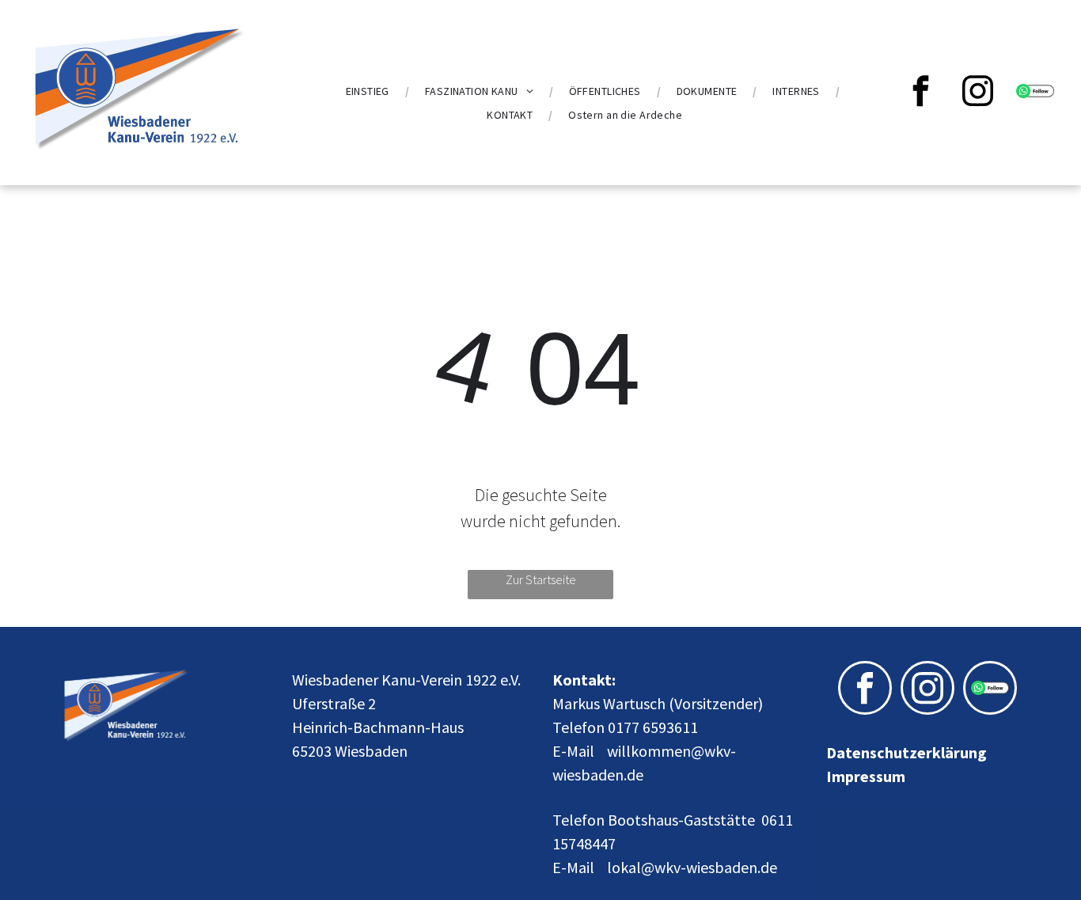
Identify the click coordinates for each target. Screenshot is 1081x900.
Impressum (865, 776)
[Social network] (1035, 93)
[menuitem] (369, 91)
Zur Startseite (541, 579)
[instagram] (978, 93)
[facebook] (921, 93)
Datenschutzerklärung (906, 752)
